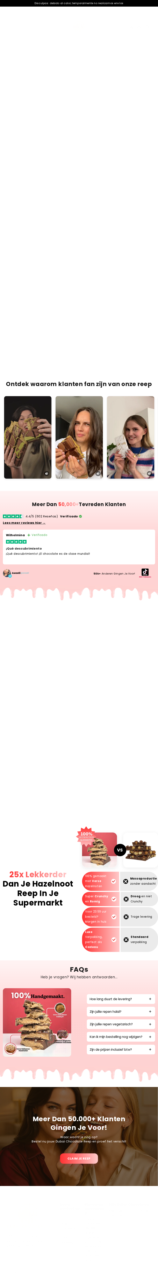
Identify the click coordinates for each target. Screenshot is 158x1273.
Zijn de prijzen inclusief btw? (111, 1049)
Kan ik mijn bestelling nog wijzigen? (116, 1037)
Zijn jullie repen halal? (105, 1011)
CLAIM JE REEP (78, 1158)
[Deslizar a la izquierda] (13, 99)
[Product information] (144, 219)
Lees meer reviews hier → (24, 523)
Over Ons (115, 1215)
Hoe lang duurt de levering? (111, 999)
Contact (90, 1219)
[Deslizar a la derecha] (144, 99)
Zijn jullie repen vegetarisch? (111, 1024)
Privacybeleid (94, 1223)
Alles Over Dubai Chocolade (128, 1210)
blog (88, 1260)
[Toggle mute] (46, 473)
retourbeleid (93, 1255)
